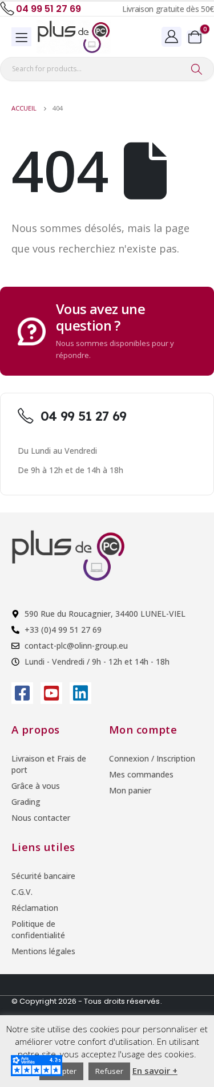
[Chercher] (196, 69)
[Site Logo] (74, 37)
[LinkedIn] (80, 693)
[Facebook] (22, 693)
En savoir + (154, 1070)
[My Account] (172, 36)
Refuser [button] (109, 1071)
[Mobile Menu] (21, 36)
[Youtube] (51, 693)
